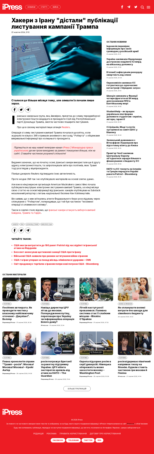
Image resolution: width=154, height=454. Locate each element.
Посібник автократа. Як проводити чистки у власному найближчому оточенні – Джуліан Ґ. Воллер (17, 313)
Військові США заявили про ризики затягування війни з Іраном (51, 256)
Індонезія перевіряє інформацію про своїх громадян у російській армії (122, 49)
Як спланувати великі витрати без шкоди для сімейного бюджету (133, 310)
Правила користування (73, 433)
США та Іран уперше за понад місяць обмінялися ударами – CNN (52, 260)
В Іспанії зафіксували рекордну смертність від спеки (124, 73)
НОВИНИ (31, 7)
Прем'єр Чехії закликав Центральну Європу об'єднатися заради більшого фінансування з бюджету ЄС (123, 157)
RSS (99, 440)
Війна (55, 7)
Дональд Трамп (32, 224)
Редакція (38, 433)
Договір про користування (105, 433)
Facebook (58, 440)
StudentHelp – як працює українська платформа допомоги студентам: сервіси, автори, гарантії (124, 115)
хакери (15, 224)
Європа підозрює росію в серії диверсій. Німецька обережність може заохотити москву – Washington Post (95, 367)
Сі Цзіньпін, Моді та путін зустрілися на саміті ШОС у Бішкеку (121, 129)
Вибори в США (46, 224)
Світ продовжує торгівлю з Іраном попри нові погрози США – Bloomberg (56, 264)
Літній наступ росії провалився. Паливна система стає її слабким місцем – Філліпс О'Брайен (94, 313)
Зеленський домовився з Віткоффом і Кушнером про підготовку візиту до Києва (122, 143)
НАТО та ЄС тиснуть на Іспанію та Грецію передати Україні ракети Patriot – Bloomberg (123, 171)
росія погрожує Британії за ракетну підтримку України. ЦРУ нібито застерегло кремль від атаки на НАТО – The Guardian (56, 368)
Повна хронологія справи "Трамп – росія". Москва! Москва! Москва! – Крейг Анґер (18, 366)
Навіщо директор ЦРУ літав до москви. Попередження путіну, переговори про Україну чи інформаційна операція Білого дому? (57, 314)
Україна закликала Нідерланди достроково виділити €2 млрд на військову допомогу (124, 62)
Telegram (73, 440)
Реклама (52, 433)
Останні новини (116, 42)
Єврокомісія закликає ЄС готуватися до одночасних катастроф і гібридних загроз (123, 85)
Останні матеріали (14, 274)
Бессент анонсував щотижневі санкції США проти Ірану (47, 252)
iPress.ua (130, 424)
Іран (22, 224)
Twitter (88, 440)
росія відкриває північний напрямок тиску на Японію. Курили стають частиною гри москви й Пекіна (134, 367)
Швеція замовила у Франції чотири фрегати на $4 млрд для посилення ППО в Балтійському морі (122, 100)
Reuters (66, 127)
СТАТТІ (44, 7)
